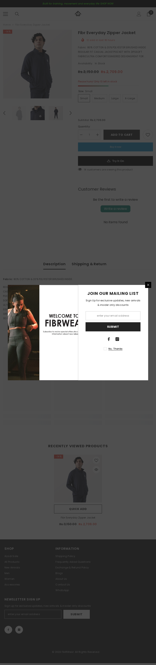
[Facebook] (109, 339)
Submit (113, 327)
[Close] (148, 285)
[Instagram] (117, 339)
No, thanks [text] (115, 348)
